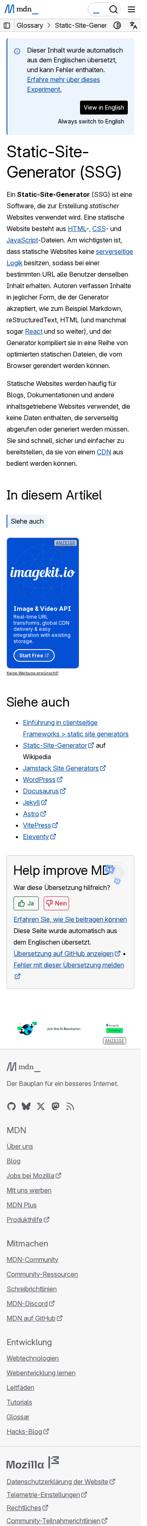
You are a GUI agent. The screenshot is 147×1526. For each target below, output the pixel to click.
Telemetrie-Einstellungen (43, 1495)
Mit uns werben (29, 1190)
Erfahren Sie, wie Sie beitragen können (70, 919)
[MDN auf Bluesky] (26, 1106)
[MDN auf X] (41, 1106)
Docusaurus (41, 791)
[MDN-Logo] (23, 1067)
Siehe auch (27, 521)
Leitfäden (20, 1387)
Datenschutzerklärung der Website (57, 1482)
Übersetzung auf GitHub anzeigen (63, 953)
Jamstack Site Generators (61, 768)
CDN (104, 452)
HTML (77, 229)
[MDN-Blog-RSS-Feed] (70, 1106)
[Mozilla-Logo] (33, 1462)
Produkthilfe (24, 1220)
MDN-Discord (27, 1303)
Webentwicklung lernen (41, 1373)
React (33, 331)
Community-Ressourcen (42, 1274)
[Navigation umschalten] (131, 9)
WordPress (39, 779)
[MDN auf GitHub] (11, 1106)
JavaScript (22, 240)
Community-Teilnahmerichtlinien (53, 1521)
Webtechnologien (33, 1358)
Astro (31, 814)
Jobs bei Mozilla (30, 1175)
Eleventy (36, 836)
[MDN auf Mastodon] (55, 1106)
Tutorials (19, 1402)
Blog (13, 1161)
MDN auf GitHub (31, 1318)
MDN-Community (32, 1259)
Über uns (20, 1146)
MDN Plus (22, 1205)
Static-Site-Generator (55, 745)
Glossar (18, 1417)
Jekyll (31, 802)
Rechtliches (24, 1508)
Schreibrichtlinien (32, 1289)
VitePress (37, 825)
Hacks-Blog (24, 1431)
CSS (99, 229)
